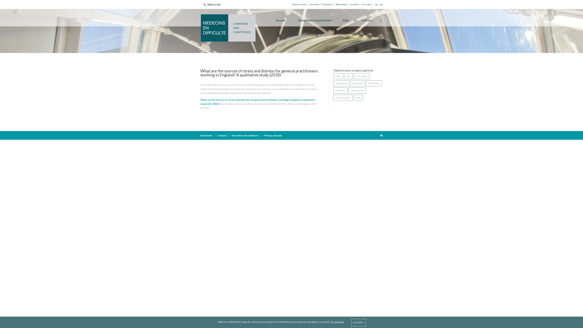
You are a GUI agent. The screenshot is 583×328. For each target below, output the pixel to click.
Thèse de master (343, 97)
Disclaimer (206, 135)
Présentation (374, 83)
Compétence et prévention (314, 20)
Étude (358, 97)
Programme (357, 83)
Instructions (361, 76)
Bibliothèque (341, 4)
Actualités (354, 4)
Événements (327, 4)
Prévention (340, 90)
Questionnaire (357, 90)
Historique (314, 4)
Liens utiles (366, 4)
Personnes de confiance (245, 135)
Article (338, 76)
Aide (346, 20)
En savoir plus (337, 322)
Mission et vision (299, 4)
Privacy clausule (273, 135)
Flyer (348, 76)
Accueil (280, 20)
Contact (367, 20)
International (341, 83)
